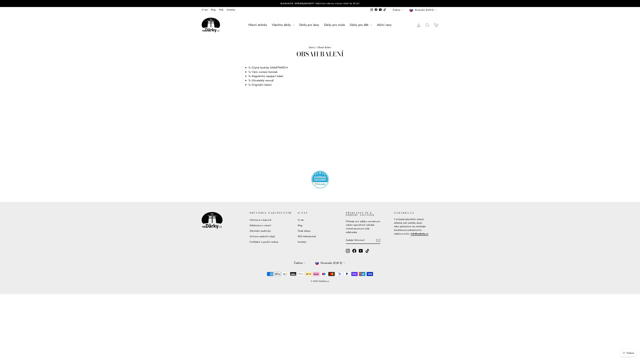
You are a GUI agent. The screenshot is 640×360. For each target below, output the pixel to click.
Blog (213, 9)
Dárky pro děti (360, 25)
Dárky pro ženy (309, 25)
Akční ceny (384, 25)
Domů (312, 47)
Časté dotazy (304, 230)
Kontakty (231, 9)
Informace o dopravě (260, 220)
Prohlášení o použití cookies (264, 242)
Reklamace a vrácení (260, 225)
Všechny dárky (282, 25)
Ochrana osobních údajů (262, 236)
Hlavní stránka (257, 25)
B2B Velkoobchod (307, 236)
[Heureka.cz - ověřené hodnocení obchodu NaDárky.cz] (320, 179)
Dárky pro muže (334, 25)
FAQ (221, 9)
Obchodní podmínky (260, 230)
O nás (205, 9)
